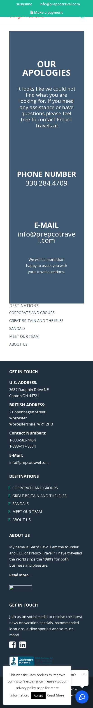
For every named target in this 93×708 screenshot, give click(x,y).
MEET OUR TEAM (24, 336)
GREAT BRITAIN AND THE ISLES (36, 320)
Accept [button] (38, 695)
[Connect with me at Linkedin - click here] (22, 646)
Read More (55, 695)
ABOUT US (18, 344)
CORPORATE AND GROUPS (32, 312)
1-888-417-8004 (22, 446)
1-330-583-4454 (22, 440)
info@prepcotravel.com (29, 462)
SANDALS (17, 328)
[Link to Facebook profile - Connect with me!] (12, 645)
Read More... (20, 574)
